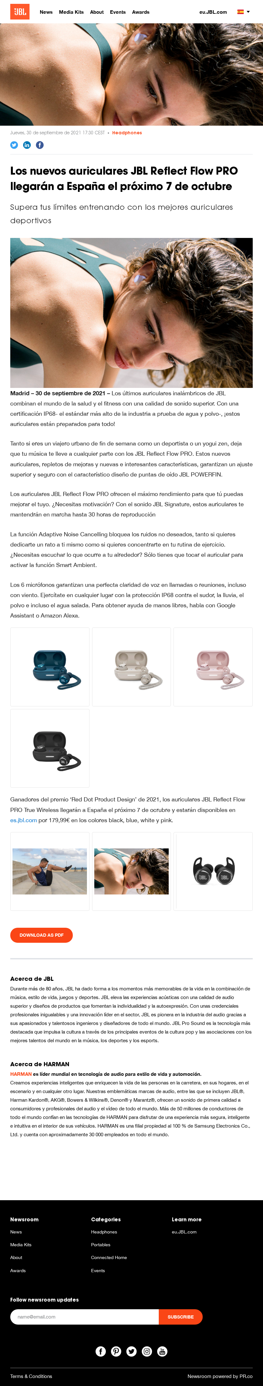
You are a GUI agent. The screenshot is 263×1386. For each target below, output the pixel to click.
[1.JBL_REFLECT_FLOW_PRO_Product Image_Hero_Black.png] (49, 748)
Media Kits (20, 1244)
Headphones (127, 133)
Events (98, 1270)
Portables (100, 1244)
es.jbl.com (24, 820)
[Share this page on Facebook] (40, 145)
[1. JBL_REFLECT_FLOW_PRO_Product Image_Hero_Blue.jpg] (49, 666)
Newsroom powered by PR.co (220, 1376)
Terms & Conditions (31, 1376)
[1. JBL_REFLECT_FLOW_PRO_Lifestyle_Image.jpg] (131, 312)
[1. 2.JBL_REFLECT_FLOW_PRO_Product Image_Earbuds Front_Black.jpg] (213, 871)
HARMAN (21, 1074)
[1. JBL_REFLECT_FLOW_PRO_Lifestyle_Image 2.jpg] (49, 871)
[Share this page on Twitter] (14, 145)
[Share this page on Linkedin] (27, 145)
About (16, 1257)
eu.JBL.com (213, 12)
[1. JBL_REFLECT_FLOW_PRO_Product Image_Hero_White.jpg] (131, 666)
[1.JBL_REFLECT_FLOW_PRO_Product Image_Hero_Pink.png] (213, 666)
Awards (18, 1270)
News (16, 1231)
